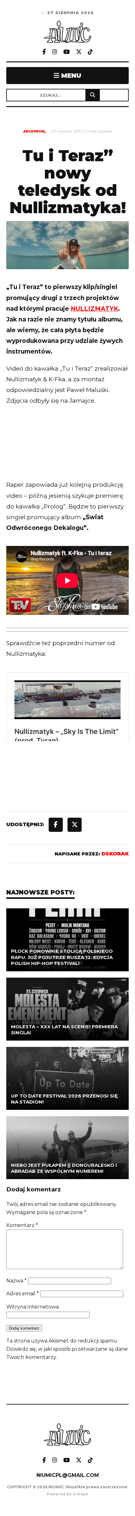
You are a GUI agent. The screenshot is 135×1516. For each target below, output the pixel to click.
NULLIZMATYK (94, 308)
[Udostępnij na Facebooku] (56, 825)
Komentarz (22, 1225)
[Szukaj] (92, 95)
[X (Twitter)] (79, 52)
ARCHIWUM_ (34, 131)
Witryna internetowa (32, 1307)
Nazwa (16, 1281)
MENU (70, 75)
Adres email (22, 1294)
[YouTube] (66, 52)
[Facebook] (44, 52)
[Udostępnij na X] (75, 825)
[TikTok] (90, 52)
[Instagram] (54, 52)
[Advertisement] (67, 455)
